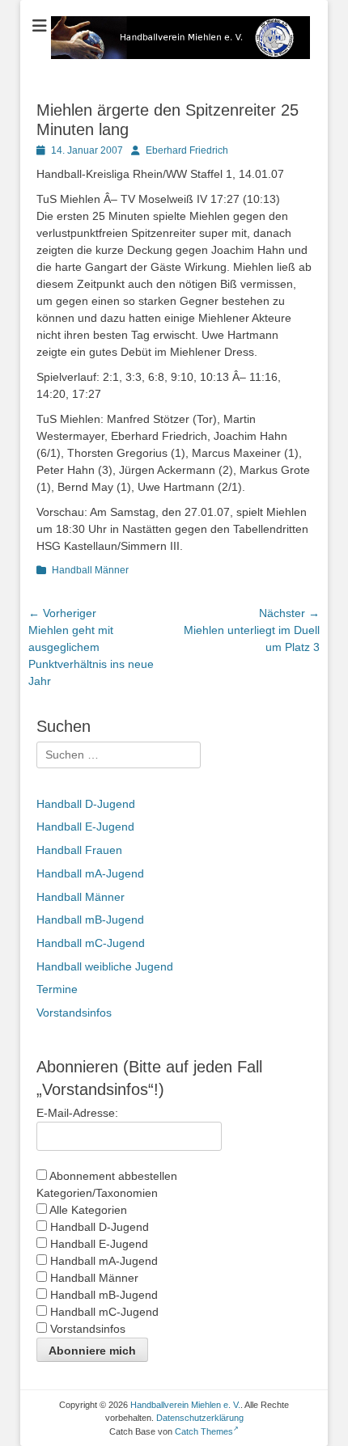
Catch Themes (204, 1431)
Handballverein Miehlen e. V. (185, 1405)
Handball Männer (90, 570)
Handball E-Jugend (85, 826)
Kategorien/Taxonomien (97, 1192)
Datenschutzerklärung (200, 1418)
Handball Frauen (79, 850)
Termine (57, 989)
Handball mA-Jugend (90, 873)
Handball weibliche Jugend (104, 966)
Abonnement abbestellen (112, 1175)
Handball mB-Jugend (90, 919)
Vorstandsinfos (74, 1012)
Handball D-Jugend (85, 803)
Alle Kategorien (87, 1209)
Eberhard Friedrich (187, 150)
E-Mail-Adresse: (77, 1112)
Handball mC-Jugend (90, 943)
